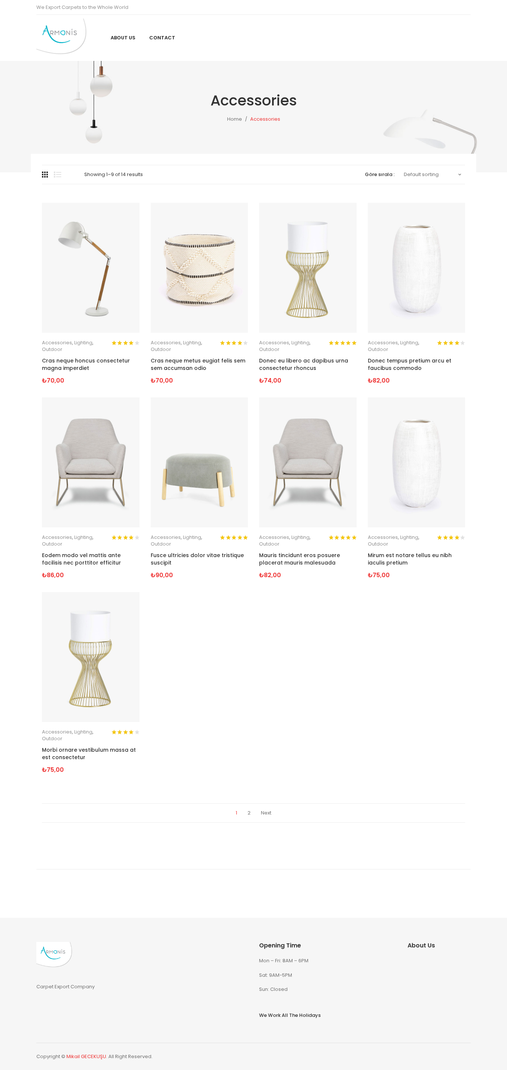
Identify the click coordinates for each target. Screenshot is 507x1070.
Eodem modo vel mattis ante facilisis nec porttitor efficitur (81, 559)
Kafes (45, 174)
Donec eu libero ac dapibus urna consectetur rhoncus (303, 364)
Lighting (83, 342)
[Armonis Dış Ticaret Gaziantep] (64, 37)
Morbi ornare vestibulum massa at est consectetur (89, 754)
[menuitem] (123, 38)
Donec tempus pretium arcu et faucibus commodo (409, 364)
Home (234, 119)
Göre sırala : (380, 174)
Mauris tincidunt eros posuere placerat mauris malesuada (299, 559)
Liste (57, 174)
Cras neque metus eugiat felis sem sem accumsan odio (198, 364)
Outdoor (52, 349)
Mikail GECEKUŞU (86, 1056)
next (266, 812)
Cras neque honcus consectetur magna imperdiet (86, 364)
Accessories (57, 342)
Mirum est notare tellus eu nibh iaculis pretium (410, 559)
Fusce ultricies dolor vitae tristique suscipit (197, 559)
